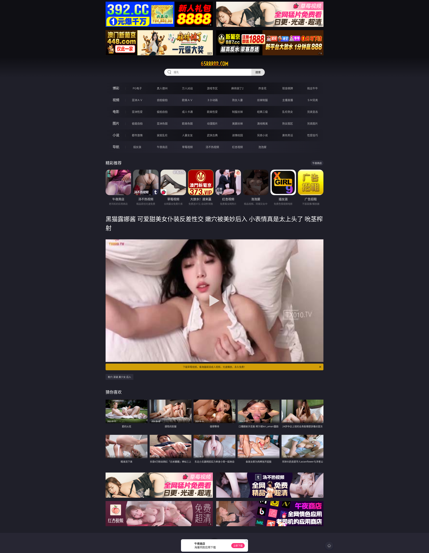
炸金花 (262, 88)
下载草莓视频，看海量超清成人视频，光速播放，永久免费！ (214, 366)
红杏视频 (237, 147)
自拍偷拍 (162, 100)
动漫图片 (212, 123)
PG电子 (137, 88)
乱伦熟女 (287, 112)
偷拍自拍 (162, 112)
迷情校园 (237, 135)
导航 (116, 147)
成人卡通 (187, 112)
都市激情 (137, 135)
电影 (116, 111)
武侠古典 (212, 135)
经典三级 (262, 112)
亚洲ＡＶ (137, 100)
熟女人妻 (237, 100)
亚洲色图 (162, 123)
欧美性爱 (212, 112)
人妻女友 (187, 135)
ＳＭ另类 (312, 100)
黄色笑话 (287, 135)
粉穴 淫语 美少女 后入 (119, 377)
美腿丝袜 (237, 123)
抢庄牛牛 (312, 88)
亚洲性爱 (137, 112)
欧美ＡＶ (187, 100)
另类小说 (262, 135)
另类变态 (312, 112)
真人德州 (162, 88)
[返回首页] (329, 546)
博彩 (116, 88)
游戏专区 (212, 88)
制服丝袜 (237, 112)
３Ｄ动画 (212, 100)
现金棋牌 (287, 88)
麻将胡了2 (237, 88)
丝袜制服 (262, 100)
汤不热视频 (212, 147)
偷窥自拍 (137, 123)
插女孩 (137, 147)
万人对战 (187, 88)
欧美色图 (187, 123)
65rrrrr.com (214, 63)
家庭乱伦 (162, 135)
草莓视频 (187, 147)
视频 (116, 100)
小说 (116, 135)
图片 (116, 123)
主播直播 (287, 100)
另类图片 (312, 123)
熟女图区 (287, 123)
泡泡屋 (262, 147)
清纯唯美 (262, 123)
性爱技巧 (312, 135)
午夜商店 (162, 147)
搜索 (258, 72)
